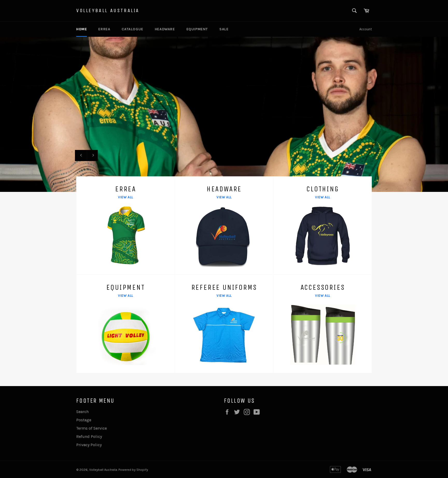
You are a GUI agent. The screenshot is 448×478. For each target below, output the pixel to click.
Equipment (197, 29)
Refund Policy (89, 436)
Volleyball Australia (107, 10)
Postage (83, 419)
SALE (223, 29)
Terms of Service (91, 428)
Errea (104, 29)
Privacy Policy (89, 444)
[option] (224, 114)
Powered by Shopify (133, 470)
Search (82, 411)
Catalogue (132, 29)
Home (81, 29)
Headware (165, 29)
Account (365, 29)
